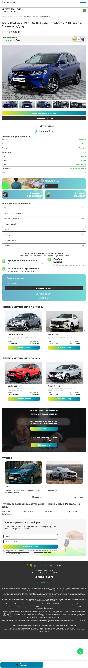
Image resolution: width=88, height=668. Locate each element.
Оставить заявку (24, 347)
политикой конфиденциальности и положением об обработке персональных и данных (31, 551)
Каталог (10, 16)
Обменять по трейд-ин (44, 118)
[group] (44, 72)
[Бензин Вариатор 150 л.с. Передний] (23, 321)
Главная (4, 16)
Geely (15, 16)
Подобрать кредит (44, 288)
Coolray (20, 16)
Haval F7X (53, 335)
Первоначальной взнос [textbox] (16, 278)
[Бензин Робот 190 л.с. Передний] (64, 321)
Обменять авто (44, 445)
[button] (83, 72)
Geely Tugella (7, 514)
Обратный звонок (44, 582)
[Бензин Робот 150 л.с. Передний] (23, 373)
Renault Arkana (15, 335)
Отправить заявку (30, 546)
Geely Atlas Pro (28, 511)
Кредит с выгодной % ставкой (44, 113)
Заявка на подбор (44, 429)
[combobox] (44, 278)
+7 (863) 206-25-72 (11, 9)
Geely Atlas (6, 511)
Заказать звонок (51, 186)
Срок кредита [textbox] (12, 283)
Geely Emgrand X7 (73, 511)
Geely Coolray (14, 386)
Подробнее (37, 497)
